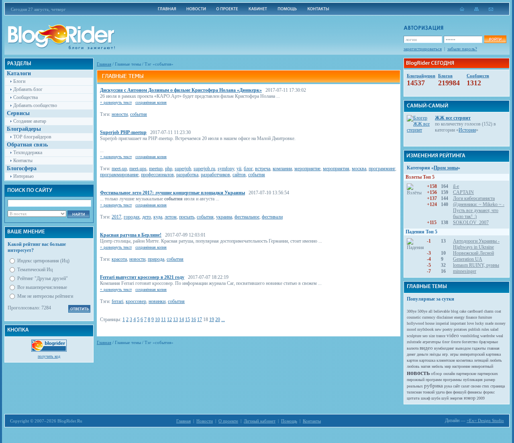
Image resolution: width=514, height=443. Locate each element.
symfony (226, 168)
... (223, 319)
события (138, 114)
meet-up (119, 168)
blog (454, 311)
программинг (382, 168)
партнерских (487, 373)
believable (442, 311)
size (432, 336)
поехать (186, 217)
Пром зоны (446, 168)
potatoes (460, 329)
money (500, 323)
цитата (413, 398)
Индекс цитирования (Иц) (43, 261)
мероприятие (307, 168)
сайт (456, 386)
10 (157, 319)
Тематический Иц (35, 269)
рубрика (433, 386)
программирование (119, 174)
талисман (414, 392)
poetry (448, 329)
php (168, 168)
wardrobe (487, 336)
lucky (479, 323)
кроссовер (136, 301)
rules (485, 329)
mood (411, 329)
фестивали (272, 217)
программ (434, 379)
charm (489, 311)
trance (440, 336)
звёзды (435, 354)
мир (448, 366)
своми (476, 386)
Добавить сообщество (35, 105)
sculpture (414, 336)
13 (175, 319)
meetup (156, 168)
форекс (489, 392)
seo (425, 336)
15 (187, 319)
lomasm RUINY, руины (476, 265)
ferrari (117, 301)
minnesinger (464, 271)
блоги (456, 342)
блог (248, 168)
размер (489, 379)
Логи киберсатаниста (474, 198)
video (453, 335)
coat (498, 311)
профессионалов (157, 174)
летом (171, 217)
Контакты (23, 160)
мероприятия (336, 168)
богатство (470, 342)
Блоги (19, 81)
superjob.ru (204, 168)
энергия (456, 398)
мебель (437, 366)
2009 (481, 398)
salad (494, 329)
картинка (493, 354)
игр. (445, 354)
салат (465, 386)
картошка (427, 360)
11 (163, 319)
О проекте (228, 420)
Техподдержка (27, 152)
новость (418, 372)
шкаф (425, 398)
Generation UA (467, 259)
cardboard (475, 311)
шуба (435, 398)
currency (428, 317)
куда (157, 217)
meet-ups (138, 168)
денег (411, 354)
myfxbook (425, 329)
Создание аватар (29, 121)
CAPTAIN (463, 192)
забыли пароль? (462, 48)
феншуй (459, 392)
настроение (461, 366)
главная (493, 348)
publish (474, 329)
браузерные (488, 342)
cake (462, 311)
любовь (413, 366)
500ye (422, 311)
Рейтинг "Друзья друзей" (42, 278)
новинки (157, 301)
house (429, 323)
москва (359, 168)
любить (496, 360)
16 (193, 319)
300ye (411, 311)
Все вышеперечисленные (42, 287)
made (489, 323)
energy (459, 317)
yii (239, 168)
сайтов (239, 174)
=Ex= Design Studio (485, 420)
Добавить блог (28, 89)
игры (454, 354)
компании (282, 168)
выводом (463, 348)
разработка (187, 174)
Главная (104, 64)
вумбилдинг (444, 348)
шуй (445, 398)
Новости (204, 420)
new (438, 329)
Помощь (289, 420)
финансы (474, 392)
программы (452, 379)
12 (169, 319)
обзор (436, 373)
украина (224, 217)
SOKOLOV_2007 (471, 222)
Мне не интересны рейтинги (45, 296)
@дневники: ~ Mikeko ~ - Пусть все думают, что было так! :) (478, 210)
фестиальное (247, 217)
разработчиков (215, 174)
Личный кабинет (259, 420)
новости (120, 114)
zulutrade (414, 342)
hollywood (415, 323)
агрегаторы (431, 342)
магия (425, 366)
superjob (183, 168)
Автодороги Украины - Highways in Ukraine (476, 244)
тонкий (428, 392)
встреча (262, 168)
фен (449, 392)
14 (181, 319)
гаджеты (479, 348)
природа (156, 259)
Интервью (23, 176)
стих (485, 386)
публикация (473, 379)
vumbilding (469, 336)
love (470, 323)
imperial (442, 323)
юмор (469, 398)
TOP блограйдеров (32, 137)
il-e (456, 186)
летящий (481, 360)
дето (146, 217)
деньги (422, 354)
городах (132, 217)
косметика (464, 360)
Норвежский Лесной (473, 253)
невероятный (482, 366)
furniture (485, 317)
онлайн (449, 373)
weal (499, 336)
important (458, 323)
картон (412, 360)
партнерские (466, 373)
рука (448, 386)
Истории (467, 130)
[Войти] (495, 39)
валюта (412, 348)
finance (471, 317)
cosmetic (414, 317)
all (430, 311)
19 (211, 319)
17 (199, 319)
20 (217, 319)
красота (119, 259)
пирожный (415, 379)
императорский (472, 354)
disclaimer (444, 317)
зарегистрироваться (423, 48)
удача (440, 392)
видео (426, 348)
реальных (415, 386)
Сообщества (25, 97)
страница (497, 386)
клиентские (445, 360)
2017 (116, 217)
